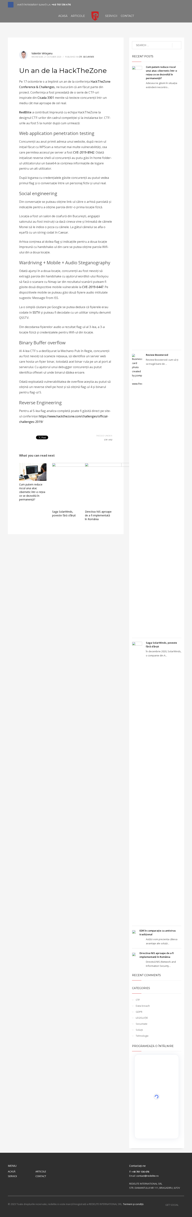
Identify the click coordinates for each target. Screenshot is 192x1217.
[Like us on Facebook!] (181, 1205)
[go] (176, 45)
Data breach (143, 1005)
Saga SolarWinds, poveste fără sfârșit (64, 513)
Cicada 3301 (46, 98)
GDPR (139, 1011)
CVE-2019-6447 (92, 287)
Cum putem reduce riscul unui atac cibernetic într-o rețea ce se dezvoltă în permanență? (32, 492)
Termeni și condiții (133, 1204)
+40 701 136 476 (61, 4)
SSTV (37, 312)
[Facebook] (11, 4)
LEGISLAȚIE (142, 1017)
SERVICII (12, 1176)
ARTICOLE (40, 1171)
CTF (80, 56)
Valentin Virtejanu (42, 53)
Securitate (88, 56)
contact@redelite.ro (147, 1175)
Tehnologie (142, 1035)
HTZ (110, 440)
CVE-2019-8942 (83, 152)
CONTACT (40, 1176)
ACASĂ (11, 1171)
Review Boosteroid (157, 354)
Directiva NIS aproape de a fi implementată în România (98, 515)
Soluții (139, 1029)
